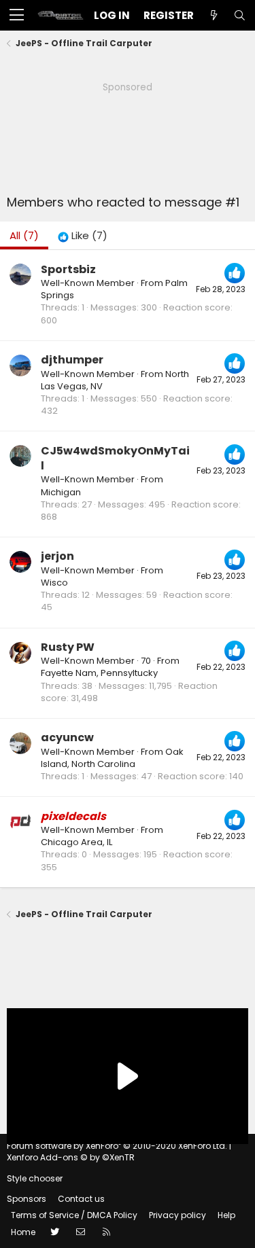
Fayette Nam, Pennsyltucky (99, 672)
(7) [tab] (24, 235)
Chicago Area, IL (76, 842)
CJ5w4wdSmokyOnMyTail (115, 458)
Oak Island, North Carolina (112, 757)
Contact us (81, 1199)
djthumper (72, 360)
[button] (17, 16)
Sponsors (26, 1199)
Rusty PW (68, 647)
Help (226, 1215)
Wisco (54, 582)
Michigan (61, 492)
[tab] (82, 235)
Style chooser (35, 1178)
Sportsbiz (68, 269)
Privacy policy (177, 1215)
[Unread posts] (213, 15)
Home (23, 1232)
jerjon (57, 556)
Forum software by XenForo (117, 1146)
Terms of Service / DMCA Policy (74, 1215)
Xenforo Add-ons (71, 1157)
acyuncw (67, 737)
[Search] (239, 15)
